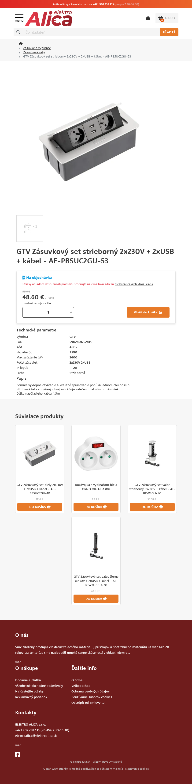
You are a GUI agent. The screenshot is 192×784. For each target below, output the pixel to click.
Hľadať (169, 32)
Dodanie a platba (28, 680)
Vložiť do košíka (146, 312)
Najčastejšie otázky (29, 691)
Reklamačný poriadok (31, 697)
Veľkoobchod (80, 686)
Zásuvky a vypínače (37, 48)
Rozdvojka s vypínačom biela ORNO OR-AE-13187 (96, 487)
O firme (76, 680)
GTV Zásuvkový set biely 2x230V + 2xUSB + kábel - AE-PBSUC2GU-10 (40, 489)
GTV (73, 336)
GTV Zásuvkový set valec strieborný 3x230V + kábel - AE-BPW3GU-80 (152, 489)
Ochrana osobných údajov (90, 691)
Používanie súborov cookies (91, 697)
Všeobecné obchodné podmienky (39, 686)
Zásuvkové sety (34, 52)
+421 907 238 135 (103, 4)
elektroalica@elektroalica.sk (134, 284)
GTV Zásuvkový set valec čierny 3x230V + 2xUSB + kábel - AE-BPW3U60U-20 (96, 580)
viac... (19, 662)
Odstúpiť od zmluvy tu (87, 702)
